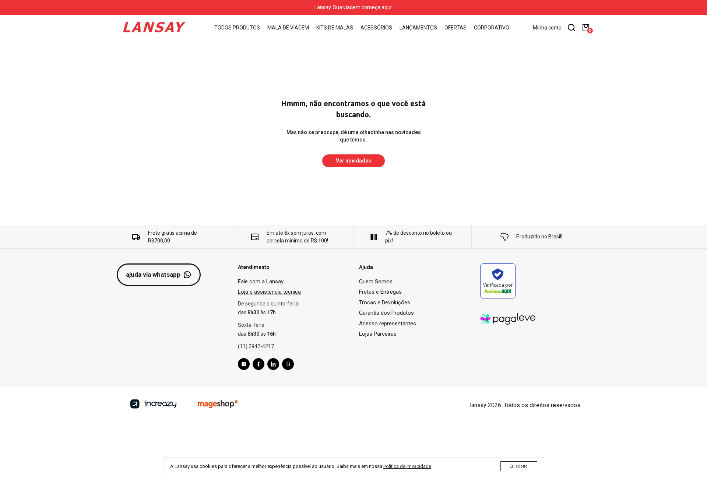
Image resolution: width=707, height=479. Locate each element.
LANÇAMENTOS (418, 28)
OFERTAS (455, 28)
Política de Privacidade (407, 466)
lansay (478, 405)
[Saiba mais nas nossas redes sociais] (245, 365)
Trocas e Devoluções (384, 302)
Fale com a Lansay (261, 281)
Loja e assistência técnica (269, 292)
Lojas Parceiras (378, 334)
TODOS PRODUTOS (237, 28)
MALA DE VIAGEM (288, 28)
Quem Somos (376, 281)
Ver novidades (353, 161)
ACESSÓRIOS (376, 28)
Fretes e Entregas (380, 292)
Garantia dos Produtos (386, 313)
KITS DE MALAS (334, 28)
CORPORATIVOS (493, 28)
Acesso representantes (387, 323)
